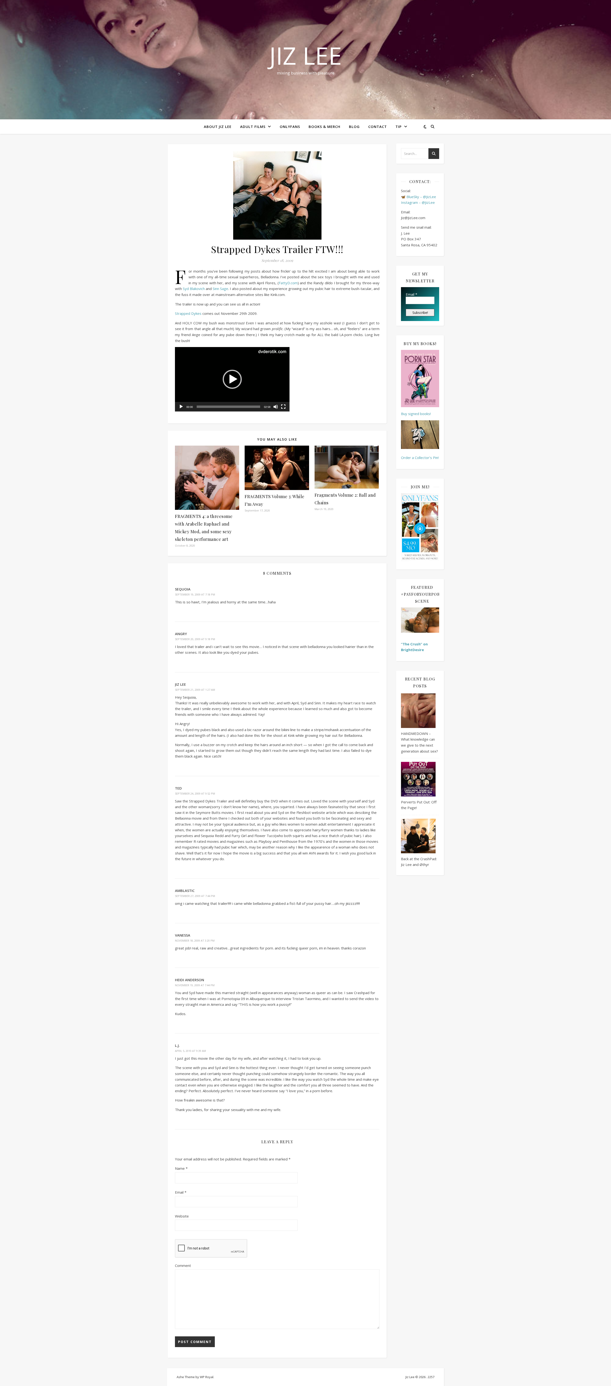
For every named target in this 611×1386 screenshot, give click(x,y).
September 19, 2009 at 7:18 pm (195, 594)
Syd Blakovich (194, 288)
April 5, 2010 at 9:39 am (190, 1051)
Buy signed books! (416, 413)
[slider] (228, 407)
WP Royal (206, 1377)
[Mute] (275, 406)
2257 (431, 1377)
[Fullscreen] (283, 406)
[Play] (181, 406)
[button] (232, 379)
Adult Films (252, 126)
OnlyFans (290, 126)
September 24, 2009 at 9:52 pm (195, 793)
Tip (398, 126)
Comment (183, 1265)
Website (182, 1216)
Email (180, 1192)
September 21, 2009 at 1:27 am (195, 689)
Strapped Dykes (188, 313)
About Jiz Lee (218, 126)
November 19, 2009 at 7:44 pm (195, 985)
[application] (232, 379)
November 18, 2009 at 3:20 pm (195, 940)
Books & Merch (324, 126)
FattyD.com (288, 282)
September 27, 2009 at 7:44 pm (195, 896)
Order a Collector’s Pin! (420, 457)
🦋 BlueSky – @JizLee (418, 196)
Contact (377, 126)
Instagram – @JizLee (418, 202)
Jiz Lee (305, 55)
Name (181, 1168)
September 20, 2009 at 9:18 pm (195, 639)
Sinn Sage (220, 288)
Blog (354, 126)
